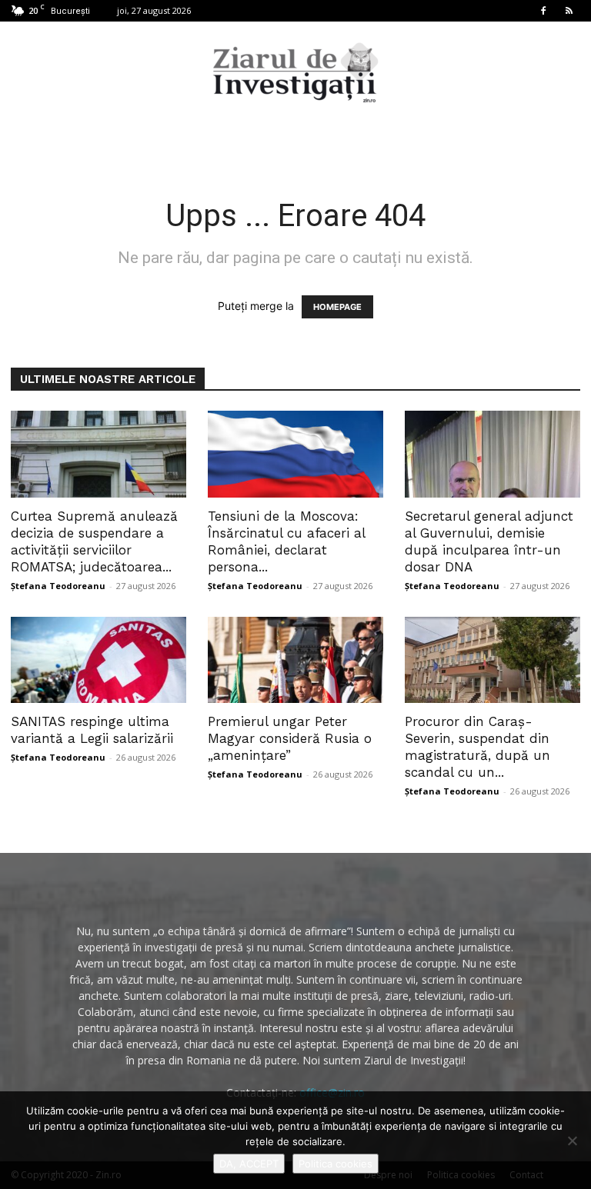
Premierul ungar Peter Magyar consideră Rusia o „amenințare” (290, 738)
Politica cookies (335, 1163)
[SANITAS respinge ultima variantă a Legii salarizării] (98, 660)
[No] (571, 1140)
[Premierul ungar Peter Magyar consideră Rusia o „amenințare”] (295, 660)
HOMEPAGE (337, 306)
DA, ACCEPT (249, 1163)
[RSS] (568, 11)
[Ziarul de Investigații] (295, 72)
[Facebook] (543, 11)
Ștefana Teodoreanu (58, 585)
